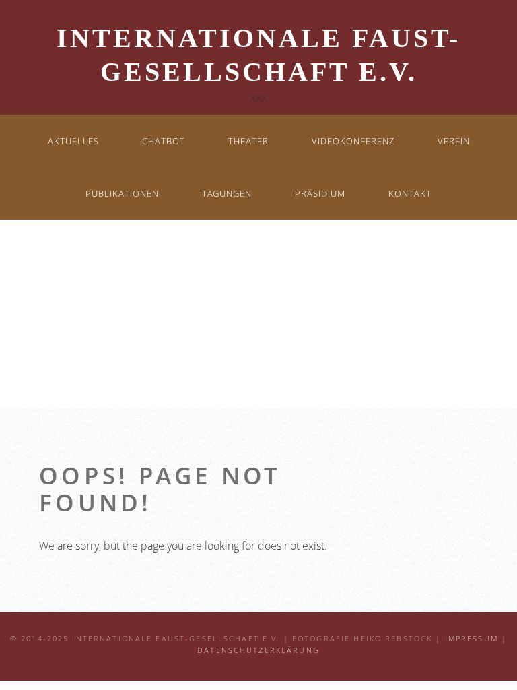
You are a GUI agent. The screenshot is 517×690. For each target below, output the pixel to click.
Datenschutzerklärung (258, 650)
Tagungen (227, 193)
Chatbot (163, 141)
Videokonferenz (353, 141)
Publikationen (122, 193)
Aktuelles (73, 141)
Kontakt (410, 193)
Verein (454, 141)
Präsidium (320, 193)
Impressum (471, 639)
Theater (248, 141)
